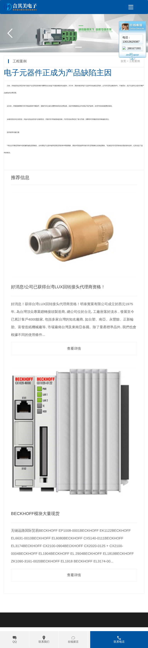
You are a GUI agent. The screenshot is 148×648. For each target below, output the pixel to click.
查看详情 (74, 348)
